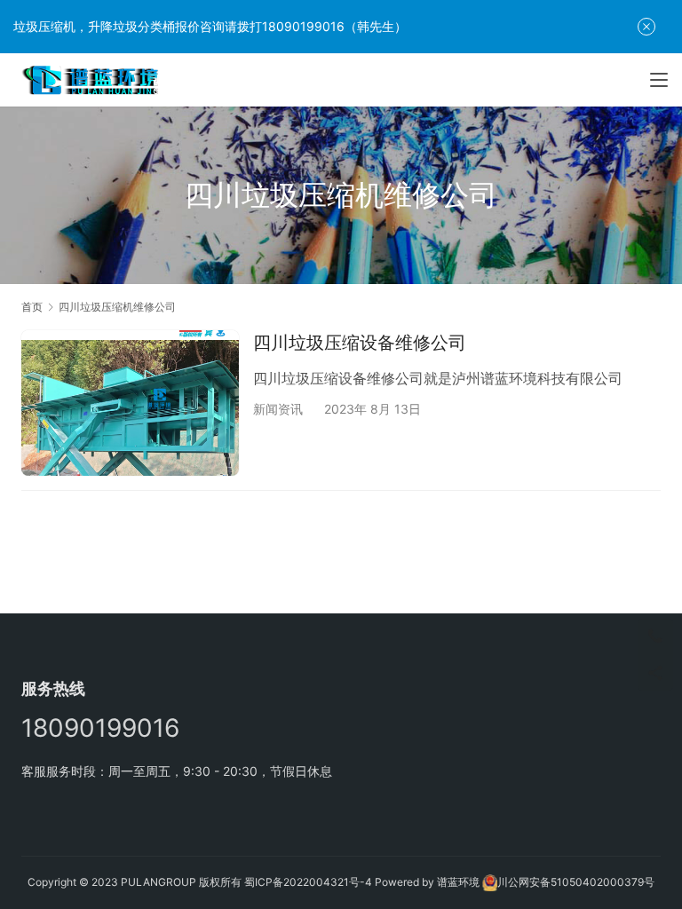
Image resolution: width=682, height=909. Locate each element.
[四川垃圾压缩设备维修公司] (130, 402)
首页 (32, 306)
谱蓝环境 (458, 882)
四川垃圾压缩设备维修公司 (359, 342)
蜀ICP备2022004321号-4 (308, 882)
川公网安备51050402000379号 (575, 882)
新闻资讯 (278, 408)
